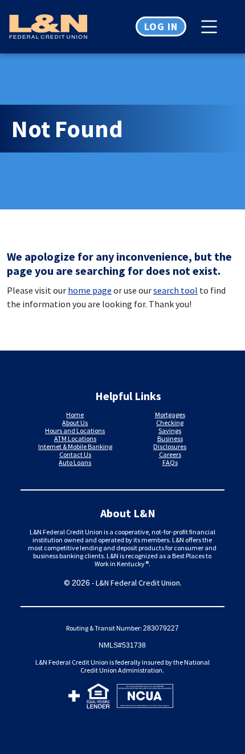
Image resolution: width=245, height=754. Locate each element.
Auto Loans (75, 462)
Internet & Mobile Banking (75, 446)
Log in (161, 26)
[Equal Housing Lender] (98, 698)
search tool (175, 290)
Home (75, 414)
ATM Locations (75, 438)
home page (90, 290)
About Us (75, 422)
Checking (169, 422)
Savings (169, 430)
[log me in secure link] (74, 698)
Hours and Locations (75, 430)
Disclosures (169, 446)
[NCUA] (145, 698)
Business (170, 438)
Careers (170, 454)
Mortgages (170, 414)
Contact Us (75, 454)
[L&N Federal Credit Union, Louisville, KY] (61, 27)
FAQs (170, 462)
